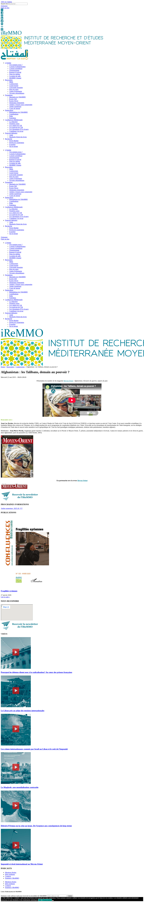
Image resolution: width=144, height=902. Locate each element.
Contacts (8, 876)
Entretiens (12, 118)
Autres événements (15, 91)
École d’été (13, 99)
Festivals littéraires (11, 133)
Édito (11, 116)
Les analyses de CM (16, 127)
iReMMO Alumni (15, 78)
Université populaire (16, 87)
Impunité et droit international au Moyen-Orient (22, 864)
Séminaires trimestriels (16, 103)
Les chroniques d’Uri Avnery (19, 129)
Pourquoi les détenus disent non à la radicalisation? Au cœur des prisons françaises (36, 672)
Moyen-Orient (68, 381)
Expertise (12, 144)
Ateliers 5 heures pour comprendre (20, 105)
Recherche (8, 139)
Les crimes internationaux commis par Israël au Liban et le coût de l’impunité (34, 749)
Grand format (13, 86)
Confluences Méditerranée (14, 120)
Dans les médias (14, 74)
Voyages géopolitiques (16, 93)
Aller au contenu (6, 2)
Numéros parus (14, 124)
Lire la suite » (5, 597)
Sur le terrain (13, 146)
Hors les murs (13, 89)
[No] (53, 900)
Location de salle (15, 76)
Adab (11, 135)
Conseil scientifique (15, 68)
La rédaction (13, 122)
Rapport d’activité (15, 72)
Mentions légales (10, 872)
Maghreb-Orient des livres (18, 137)
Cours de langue (14, 108)
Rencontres (9, 80)
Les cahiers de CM (15, 125)
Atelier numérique (15, 106)
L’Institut (8, 63)
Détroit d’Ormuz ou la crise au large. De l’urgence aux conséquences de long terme (36, 826)
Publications (9, 110)
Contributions (13, 114)
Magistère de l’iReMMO (17, 97)
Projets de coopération (16, 143)
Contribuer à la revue (16, 131)
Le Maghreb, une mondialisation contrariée (19, 787)
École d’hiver (13, 101)
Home (3, 367)
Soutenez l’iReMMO (12, 878)
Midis (11, 82)
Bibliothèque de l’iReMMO (18, 112)
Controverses (13, 84)
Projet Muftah (13, 141)
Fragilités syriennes (9, 591)
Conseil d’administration (17, 67)
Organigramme (14, 70)
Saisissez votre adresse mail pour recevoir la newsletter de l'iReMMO (24, 896)
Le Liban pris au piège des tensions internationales (22, 711)
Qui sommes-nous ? (15, 65)
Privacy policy (46, 900)
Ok (40, 900)
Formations (9, 95)
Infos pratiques (10, 874)
